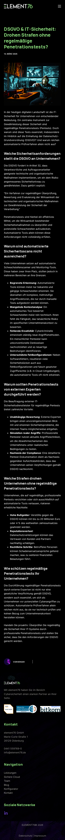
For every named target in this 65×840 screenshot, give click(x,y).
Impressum (40, 835)
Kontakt (8, 792)
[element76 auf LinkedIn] (6, 813)
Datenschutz (25, 835)
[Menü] (59, 6)
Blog (6, 784)
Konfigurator (11, 788)
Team (7, 780)
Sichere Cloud (12, 776)
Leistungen (10, 772)
